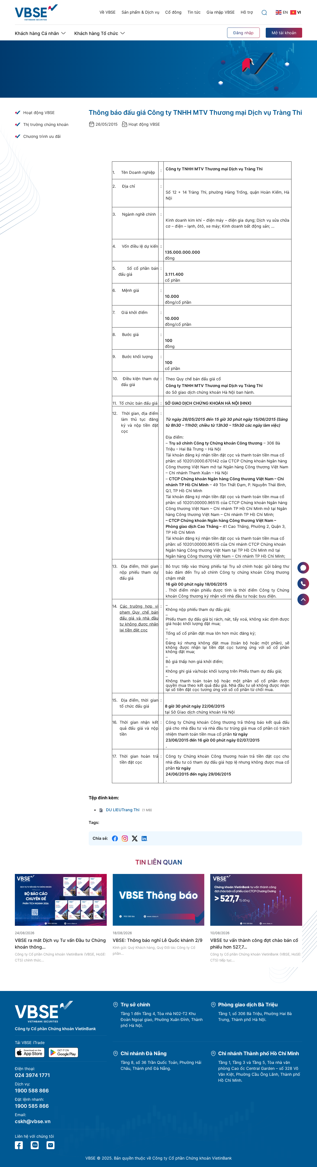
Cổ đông (173, 12)
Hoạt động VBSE (39, 112)
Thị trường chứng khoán (45, 124)
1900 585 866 (32, 1106)
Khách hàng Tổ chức (96, 33)
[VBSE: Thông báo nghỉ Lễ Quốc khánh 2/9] (159, 899)
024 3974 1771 (32, 1075)
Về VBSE (108, 12)
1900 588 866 (32, 1091)
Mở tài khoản (284, 32)
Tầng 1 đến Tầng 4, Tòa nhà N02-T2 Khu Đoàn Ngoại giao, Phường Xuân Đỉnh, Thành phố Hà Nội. (162, 1019)
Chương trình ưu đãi (42, 136)
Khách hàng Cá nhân (37, 33)
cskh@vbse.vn (33, 1121)
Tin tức (194, 12)
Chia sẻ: (100, 838)
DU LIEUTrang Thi (122, 809)
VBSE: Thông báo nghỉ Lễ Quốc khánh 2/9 (157, 940)
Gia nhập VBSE (221, 12)
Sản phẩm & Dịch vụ (140, 12)
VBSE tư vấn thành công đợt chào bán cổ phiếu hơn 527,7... (254, 944)
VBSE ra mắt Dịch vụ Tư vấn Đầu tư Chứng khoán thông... (60, 944)
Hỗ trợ (247, 12)
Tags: (94, 822)
